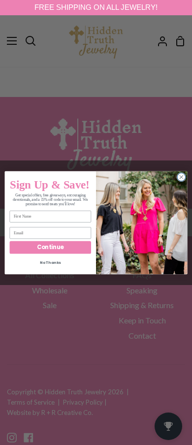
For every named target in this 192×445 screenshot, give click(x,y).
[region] (96, 7)
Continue (50, 247)
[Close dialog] (181, 177)
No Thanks (50, 262)
